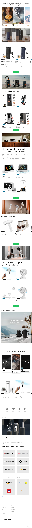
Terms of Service (4, 503)
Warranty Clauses (5, 509)
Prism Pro (17, 176)
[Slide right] (18, 70)
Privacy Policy (4, 507)
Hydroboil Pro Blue (18, 61)
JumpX (3, 126)
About (3, 501)
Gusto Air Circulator (18, 395)
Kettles (12, 503)
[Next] (29, 362)
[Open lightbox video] (16, 364)
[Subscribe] (16, 522)
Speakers (12, 511)
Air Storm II (4, 300)
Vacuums (12, 507)
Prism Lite (3, 176)
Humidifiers (13, 509)
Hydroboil (2, 395)
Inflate (17, 126)
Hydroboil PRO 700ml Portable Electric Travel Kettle (7, 61)
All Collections (13, 501)
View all (16, 72)
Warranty (3, 505)
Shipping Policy (4, 513)
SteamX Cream (17, 233)
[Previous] (3, 362)
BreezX (17, 300)
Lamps (12, 505)
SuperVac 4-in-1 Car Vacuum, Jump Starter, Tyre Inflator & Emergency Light (22, 108)
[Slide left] (14, 70)
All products (23, 501)
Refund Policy (4, 511)
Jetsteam (2, 233)
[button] (2, 1)
